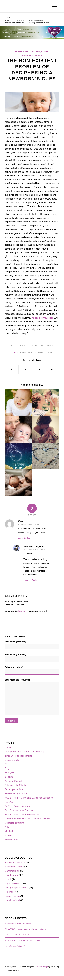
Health (8, 879)
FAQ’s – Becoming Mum (17, 806)
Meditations (10, 831)
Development (11, 874)
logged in (22, 610)
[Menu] (54, 6)
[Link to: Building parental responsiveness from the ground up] (45, 402)
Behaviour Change (14, 866)
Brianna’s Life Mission (16, 785)
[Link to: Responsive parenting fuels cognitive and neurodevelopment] (18, 482)
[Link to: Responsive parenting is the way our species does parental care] (18, 429)
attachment (26, 352)
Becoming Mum (13, 759)
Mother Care (11, 839)
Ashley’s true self (13, 780)
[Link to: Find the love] (45, 456)
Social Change (12, 895)
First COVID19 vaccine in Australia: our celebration (26, 929)
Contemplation (12, 870)
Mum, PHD (10, 772)
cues (49, 352)
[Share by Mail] (52, 369)
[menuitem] (54, 6)
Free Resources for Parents (19, 810)
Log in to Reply (25, 537)
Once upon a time (14, 789)
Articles (8, 826)
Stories (8, 835)
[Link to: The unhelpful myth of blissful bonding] (45, 429)
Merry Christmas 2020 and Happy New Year (22, 940)
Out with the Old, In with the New (18, 934)
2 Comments (37, 345)
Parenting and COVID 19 (15, 945)
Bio (6, 764)
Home (8, 747)
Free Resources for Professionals (22, 814)
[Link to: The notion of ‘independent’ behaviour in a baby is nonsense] (18, 402)
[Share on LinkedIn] (39, 369)
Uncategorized (12, 900)
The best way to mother (17, 793)
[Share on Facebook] (11, 369)
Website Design (42, 966)
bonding (39, 352)
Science (9, 776)
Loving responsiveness (16, 887)
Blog (7, 17)
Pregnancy (10, 891)
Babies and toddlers (27, 51)
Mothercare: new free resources (18, 923)
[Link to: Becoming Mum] (18, 456)
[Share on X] (25, 369)
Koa (51, 345)
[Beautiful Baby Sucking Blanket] (32, 102)
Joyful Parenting (13, 883)
